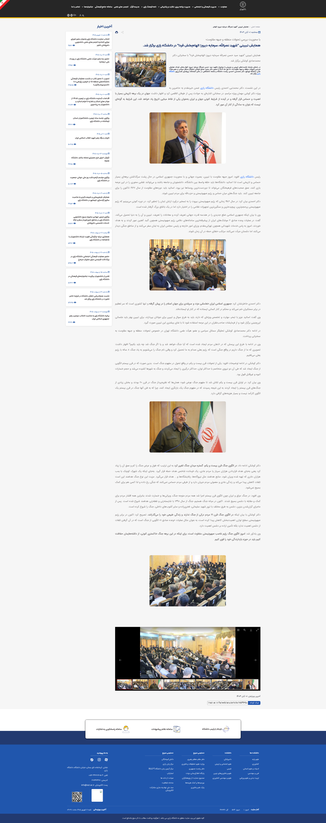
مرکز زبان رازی (168, 764)
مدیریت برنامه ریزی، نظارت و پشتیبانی (175, 6)
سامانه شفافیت (167, 783)
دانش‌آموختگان (167, 759)
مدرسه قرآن (134, 6)
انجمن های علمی (121, 6)
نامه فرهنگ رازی (149, 6)
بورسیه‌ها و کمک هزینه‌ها (194, 783)
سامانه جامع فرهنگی (103, 6)
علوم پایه (255, 759)
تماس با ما (75, 6)
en (74, 15)
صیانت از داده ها (167, 778)
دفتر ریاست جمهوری (196, 769)
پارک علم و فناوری (197, 787)
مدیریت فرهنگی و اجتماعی (205, 6)
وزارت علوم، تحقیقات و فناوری (193, 764)
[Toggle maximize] (257, 630)
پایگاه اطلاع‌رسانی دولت (195, 773)
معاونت (223, 6)
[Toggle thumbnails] (238, 630)
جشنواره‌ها (88, 6)
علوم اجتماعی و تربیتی (223, 764)
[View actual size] (244, 630)
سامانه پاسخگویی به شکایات (109, 729)
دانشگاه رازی (207, 88)
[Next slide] (255, 660)
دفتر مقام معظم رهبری (195, 759)
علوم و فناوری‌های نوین (222, 773)
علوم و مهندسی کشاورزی (222, 778)
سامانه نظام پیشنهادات (162, 729)
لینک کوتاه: (254, 703)
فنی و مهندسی (253, 773)
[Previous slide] (120, 660)
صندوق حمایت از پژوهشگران (193, 778)
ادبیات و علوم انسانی (251, 769)
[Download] (251, 630)
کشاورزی (255, 764)
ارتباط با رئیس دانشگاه (212, 729)
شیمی (229, 769)
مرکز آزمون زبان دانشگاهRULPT (161, 769)
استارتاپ (170, 773)
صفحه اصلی (255, 27)
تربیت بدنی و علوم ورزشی (249, 778)
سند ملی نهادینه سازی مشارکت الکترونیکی (161, 789)
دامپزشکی (227, 759)
